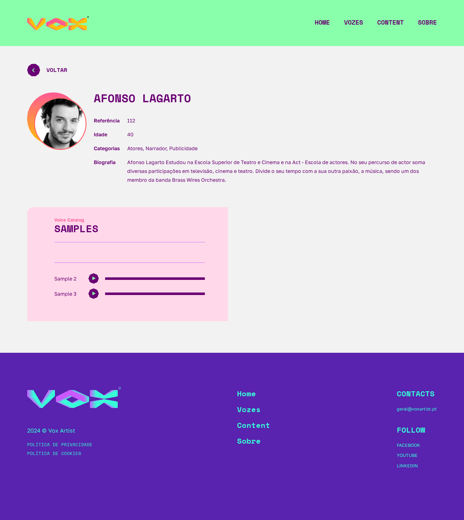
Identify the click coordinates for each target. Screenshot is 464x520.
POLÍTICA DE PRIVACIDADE (59, 444)
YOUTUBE (407, 455)
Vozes (353, 22)
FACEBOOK (408, 445)
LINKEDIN (407, 465)
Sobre (427, 22)
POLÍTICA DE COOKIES (54, 453)
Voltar (56, 70)
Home (322, 22)
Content (390, 22)
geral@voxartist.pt (417, 408)
